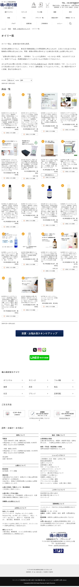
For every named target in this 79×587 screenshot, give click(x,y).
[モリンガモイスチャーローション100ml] (49, 240)
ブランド (32, 394)
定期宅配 (29, 23)
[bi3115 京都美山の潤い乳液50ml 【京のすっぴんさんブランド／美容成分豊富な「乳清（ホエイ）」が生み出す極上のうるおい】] (29, 284)
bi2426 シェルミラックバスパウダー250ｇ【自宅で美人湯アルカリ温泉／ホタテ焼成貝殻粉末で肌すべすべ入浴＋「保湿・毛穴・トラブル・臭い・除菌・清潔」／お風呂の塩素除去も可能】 (49, 118)
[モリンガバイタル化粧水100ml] (49, 192)
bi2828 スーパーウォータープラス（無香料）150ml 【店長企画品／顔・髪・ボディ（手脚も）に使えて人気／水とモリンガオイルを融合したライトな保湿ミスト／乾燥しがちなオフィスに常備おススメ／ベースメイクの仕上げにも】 (69, 210)
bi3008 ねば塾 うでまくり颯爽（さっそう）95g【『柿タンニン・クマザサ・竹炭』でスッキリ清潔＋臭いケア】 (69, 163)
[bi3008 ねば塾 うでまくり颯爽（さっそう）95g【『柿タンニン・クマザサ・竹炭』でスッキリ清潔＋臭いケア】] (69, 148)
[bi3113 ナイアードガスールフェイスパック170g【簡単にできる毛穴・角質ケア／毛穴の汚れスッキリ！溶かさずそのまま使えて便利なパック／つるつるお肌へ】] (69, 101)
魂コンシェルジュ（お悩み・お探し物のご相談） (56, 483)
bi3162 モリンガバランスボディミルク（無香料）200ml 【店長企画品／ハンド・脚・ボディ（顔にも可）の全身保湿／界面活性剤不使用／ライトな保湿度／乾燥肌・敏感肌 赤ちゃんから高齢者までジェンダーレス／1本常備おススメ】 (10, 119)
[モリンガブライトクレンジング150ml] (29, 101)
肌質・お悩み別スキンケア (21, 29)
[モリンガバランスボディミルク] (10, 101)
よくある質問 (55, 580)
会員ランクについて (46, 463)
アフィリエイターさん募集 (49, 481)
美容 (70, 12)
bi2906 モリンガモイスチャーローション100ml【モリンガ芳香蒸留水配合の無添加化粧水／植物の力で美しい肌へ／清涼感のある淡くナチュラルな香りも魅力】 (49, 257)
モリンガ (24, 12)
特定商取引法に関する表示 (49, 493)
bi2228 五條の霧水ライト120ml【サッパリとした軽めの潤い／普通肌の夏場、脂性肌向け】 (29, 255)
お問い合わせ (75, 5)
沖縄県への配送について (48, 477)
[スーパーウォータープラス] (69, 192)
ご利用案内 (44, 23)
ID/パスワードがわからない (49, 471)
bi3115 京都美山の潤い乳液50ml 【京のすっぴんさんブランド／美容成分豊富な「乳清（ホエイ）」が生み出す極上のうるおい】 (29, 299)
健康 (55, 12)
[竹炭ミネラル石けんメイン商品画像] (29, 148)
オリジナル (7, 380)
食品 (8, 18)
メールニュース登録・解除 (49, 479)
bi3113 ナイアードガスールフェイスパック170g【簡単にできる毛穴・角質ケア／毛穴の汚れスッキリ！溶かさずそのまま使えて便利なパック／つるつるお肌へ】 (69, 117)
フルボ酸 (39, 12)
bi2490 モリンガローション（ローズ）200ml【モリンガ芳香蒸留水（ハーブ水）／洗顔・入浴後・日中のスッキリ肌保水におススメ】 (69, 256)
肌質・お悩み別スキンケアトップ (39, 333)
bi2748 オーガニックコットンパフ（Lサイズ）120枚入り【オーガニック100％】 (49, 299)
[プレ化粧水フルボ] (10, 192)
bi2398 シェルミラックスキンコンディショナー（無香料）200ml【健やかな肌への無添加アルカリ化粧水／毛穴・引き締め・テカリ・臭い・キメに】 (10, 256)
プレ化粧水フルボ (40, 64)
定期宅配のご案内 (46, 465)
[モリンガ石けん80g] (49, 148)
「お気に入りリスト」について (50, 469)
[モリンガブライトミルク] (10, 284)
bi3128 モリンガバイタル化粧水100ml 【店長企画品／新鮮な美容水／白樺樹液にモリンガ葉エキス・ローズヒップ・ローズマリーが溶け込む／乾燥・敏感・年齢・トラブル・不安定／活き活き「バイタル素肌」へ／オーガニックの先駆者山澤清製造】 (49, 210)
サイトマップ (44, 497)
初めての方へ (56, 5)
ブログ (13, 23)
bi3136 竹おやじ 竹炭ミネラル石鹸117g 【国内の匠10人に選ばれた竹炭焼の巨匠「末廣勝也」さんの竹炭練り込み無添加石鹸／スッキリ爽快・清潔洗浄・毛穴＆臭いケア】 (29, 164)
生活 (24, 18)
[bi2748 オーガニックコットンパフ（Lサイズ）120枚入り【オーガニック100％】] (49, 284)
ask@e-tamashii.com (61, 545)
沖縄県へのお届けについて (11, 501)
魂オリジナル (9, 12)
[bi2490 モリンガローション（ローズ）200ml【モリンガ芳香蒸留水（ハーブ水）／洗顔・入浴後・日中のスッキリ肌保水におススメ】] (69, 240)
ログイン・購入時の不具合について (52, 473)
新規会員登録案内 (46, 461)
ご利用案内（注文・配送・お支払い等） (53, 459)
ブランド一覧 (39, 18)
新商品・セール (70, 18)
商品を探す (55, 18)
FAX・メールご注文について (49, 467)
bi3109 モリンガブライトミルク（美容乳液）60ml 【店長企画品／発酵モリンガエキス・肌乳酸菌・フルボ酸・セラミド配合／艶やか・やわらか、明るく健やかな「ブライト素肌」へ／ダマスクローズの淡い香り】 (10, 302)
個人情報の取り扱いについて (49, 495)
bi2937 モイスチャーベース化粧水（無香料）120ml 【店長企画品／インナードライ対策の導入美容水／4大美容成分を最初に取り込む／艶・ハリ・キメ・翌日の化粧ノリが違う (29, 208)
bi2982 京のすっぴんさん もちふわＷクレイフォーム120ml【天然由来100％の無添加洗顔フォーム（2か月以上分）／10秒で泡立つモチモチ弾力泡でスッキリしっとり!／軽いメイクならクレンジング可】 (10, 165)
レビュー (59, 23)
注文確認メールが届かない (49, 475)
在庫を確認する (48, 174)
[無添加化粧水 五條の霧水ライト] (29, 240)
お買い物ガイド (65, 5)
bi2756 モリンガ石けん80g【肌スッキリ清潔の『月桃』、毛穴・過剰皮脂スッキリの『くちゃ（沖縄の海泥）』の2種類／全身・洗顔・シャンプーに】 (49, 163)
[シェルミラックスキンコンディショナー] (10, 240)
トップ (4, 29)
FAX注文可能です (64, 418)
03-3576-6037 (61, 543)
